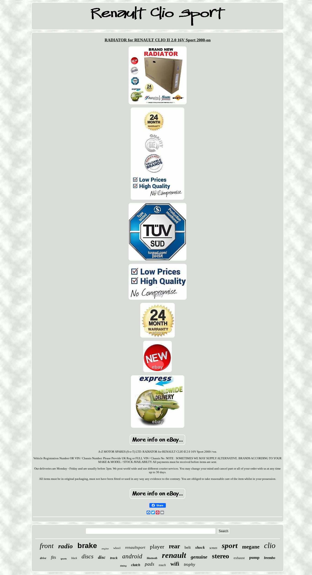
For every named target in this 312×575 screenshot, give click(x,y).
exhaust (239, 558)
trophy (189, 564)
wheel (117, 548)
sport (230, 545)
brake (87, 545)
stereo (220, 556)
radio (65, 546)
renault (174, 555)
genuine (199, 557)
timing (123, 565)
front (47, 546)
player (157, 546)
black (74, 558)
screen (213, 548)
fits (53, 557)
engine (105, 548)
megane (250, 547)
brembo (269, 558)
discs (87, 556)
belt (188, 547)
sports (64, 558)
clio (269, 545)
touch (162, 565)
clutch (135, 565)
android (132, 556)
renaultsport (135, 547)
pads (149, 564)
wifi (174, 564)
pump (254, 557)
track (114, 558)
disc (102, 557)
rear (174, 546)
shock (200, 547)
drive (43, 558)
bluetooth (152, 558)
